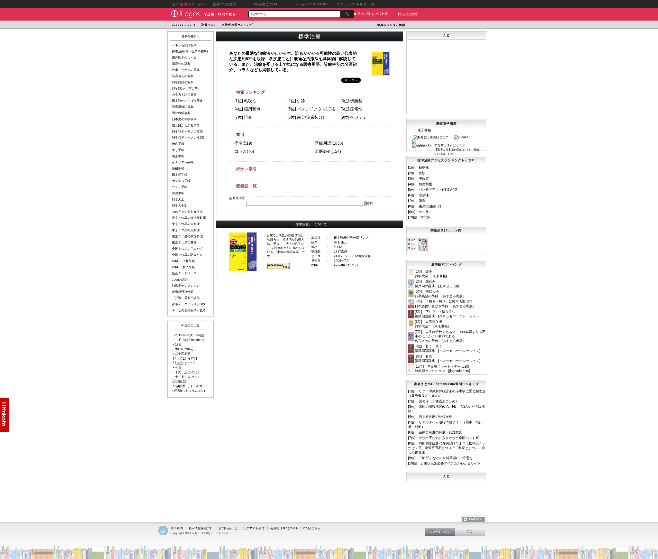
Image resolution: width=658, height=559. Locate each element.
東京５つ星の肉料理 (186, 224)
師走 (186, 340)
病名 (238, 143)
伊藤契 (356, 101)
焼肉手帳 (178, 144)
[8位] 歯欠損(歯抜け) (424, 206)
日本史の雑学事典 (184, 119)
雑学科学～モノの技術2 (188, 137)
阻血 (248, 117)
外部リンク (361, 237)
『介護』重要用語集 (186, 298)
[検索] (347, 14)
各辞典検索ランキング (237, 24)
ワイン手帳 (179, 187)
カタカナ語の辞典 (184, 94)
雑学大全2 (179, 205)
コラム (240, 151)
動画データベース (184, 273)
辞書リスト (209, 24)
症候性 (356, 109)
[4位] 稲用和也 (420, 184)
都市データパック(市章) (188, 304)
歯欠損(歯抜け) (310, 117)
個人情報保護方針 (200, 528)
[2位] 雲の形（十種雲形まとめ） (433, 401)
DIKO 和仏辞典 (183, 267)
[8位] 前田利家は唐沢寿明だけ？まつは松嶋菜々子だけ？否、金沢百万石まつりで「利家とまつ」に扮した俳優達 (447, 447)
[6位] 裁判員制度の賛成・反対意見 (435, 432)
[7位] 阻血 (416, 200)
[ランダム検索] (408, 14)
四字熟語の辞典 (183, 82)
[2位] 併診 (416, 173)
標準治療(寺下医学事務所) (190, 51)
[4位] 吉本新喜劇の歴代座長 (430, 416)
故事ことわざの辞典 (186, 70)
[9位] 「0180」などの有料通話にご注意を (440, 458)
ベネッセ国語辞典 (184, 45)
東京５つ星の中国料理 (187, 236)
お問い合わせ (228, 528)
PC (470, 532)
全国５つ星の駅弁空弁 (187, 255)
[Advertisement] (468, 43)
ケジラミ (358, 117)
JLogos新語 (180, 279)
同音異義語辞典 (183, 107)
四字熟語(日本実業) (185, 88)
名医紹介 (323, 151)
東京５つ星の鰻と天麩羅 (189, 218)
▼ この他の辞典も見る (189, 310)
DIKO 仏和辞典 (183, 261)
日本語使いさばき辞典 (187, 101)
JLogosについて (184, 24)
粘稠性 (250, 101)
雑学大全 (178, 199)
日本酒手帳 (179, 174)
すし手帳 (178, 150)
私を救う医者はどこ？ (449, 145)
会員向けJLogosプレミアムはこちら (295, 528)
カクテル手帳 (181, 181)
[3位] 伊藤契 (418, 178)
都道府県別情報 (183, 292)
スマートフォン (440, 532)
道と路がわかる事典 (186, 125)
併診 (301, 101)
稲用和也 (252, 109)
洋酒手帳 (178, 193)
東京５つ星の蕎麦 (184, 242)
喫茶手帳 (178, 156)
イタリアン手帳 (183, 162)
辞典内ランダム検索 (391, 24)
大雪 (180, 358)
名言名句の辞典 (183, 76)
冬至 (180, 363)
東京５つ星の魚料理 (186, 230)
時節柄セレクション (186, 285)
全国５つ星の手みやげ (187, 248)
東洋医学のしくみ (184, 57)
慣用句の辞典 (181, 64)
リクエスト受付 (253, 528)
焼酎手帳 (178, 168)
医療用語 (323, 143)
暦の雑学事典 (181, 113)
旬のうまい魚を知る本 (187, 211)
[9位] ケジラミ (420, 212)
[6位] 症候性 (418, 195)
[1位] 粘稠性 (418, 167)
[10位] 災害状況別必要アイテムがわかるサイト (444, 463)
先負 (178, 367)
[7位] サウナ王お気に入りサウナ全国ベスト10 (443, 438)
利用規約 (176, 528)
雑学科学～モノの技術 (187, 131)
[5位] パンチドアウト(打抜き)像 (433, 189)
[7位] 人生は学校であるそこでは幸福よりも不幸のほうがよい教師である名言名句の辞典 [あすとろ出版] (450, 336)
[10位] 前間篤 (419, 217)
